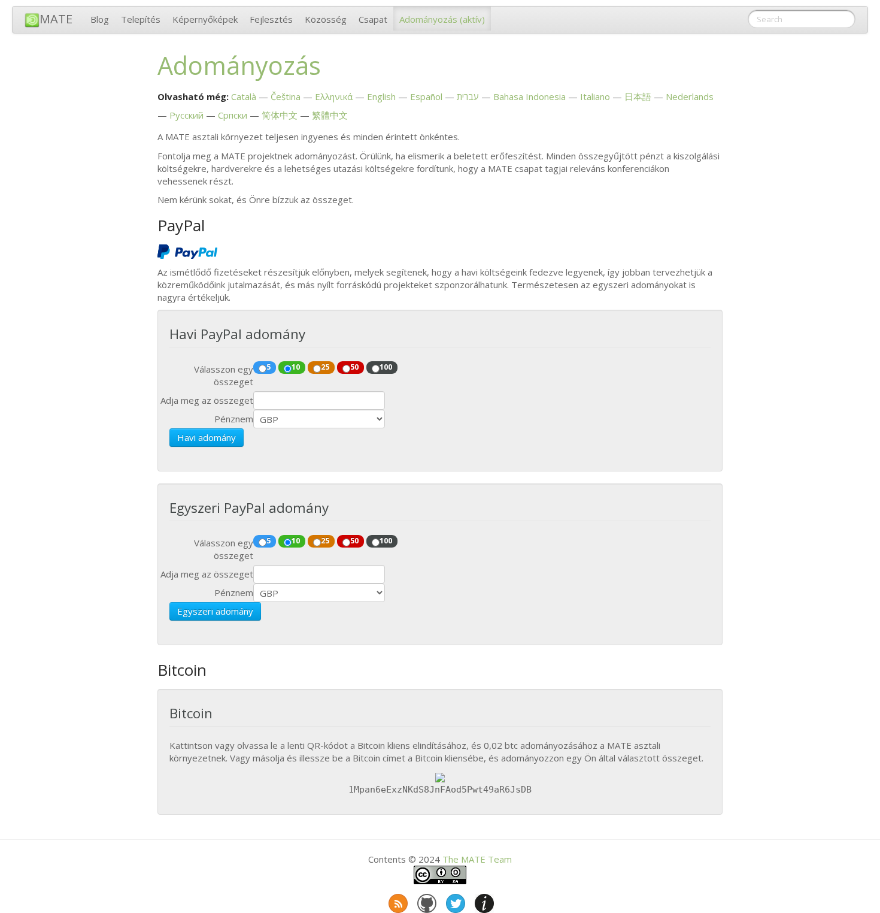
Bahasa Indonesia (529, 96)
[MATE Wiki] (483, 901)
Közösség (326, 19)
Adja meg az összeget (206, 400)
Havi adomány (206, 437)
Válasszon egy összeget (223, 375)
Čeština (286, 96)
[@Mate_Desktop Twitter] (454, 901)
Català (243, 96)
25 (325, 366)
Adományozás (442, 19)
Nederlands (690, 96)
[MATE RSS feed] (397, 901)
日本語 (637, 96)
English (381, 96)
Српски (232, 115)
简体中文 (280, 115)
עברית (468, 96)
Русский (186, 115)
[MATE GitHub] (425, 901)
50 (354, 366)
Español (426, 96)
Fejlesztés (271, 19)
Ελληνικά (334, 96)
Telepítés (140, 19)
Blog (99, 19)
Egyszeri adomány (215, 611)
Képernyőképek (205, 19)
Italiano (595, 96)
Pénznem (233, 419)
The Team (477, 859)
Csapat (373, 19)
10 (296, 366)
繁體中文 (330, 115)
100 (386, 366)
